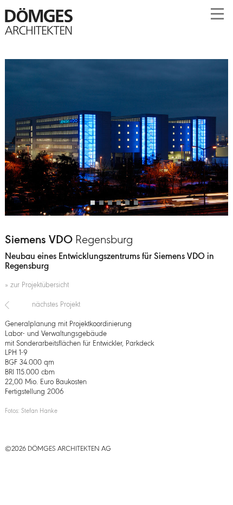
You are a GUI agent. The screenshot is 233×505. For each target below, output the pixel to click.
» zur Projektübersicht (37, 285)
